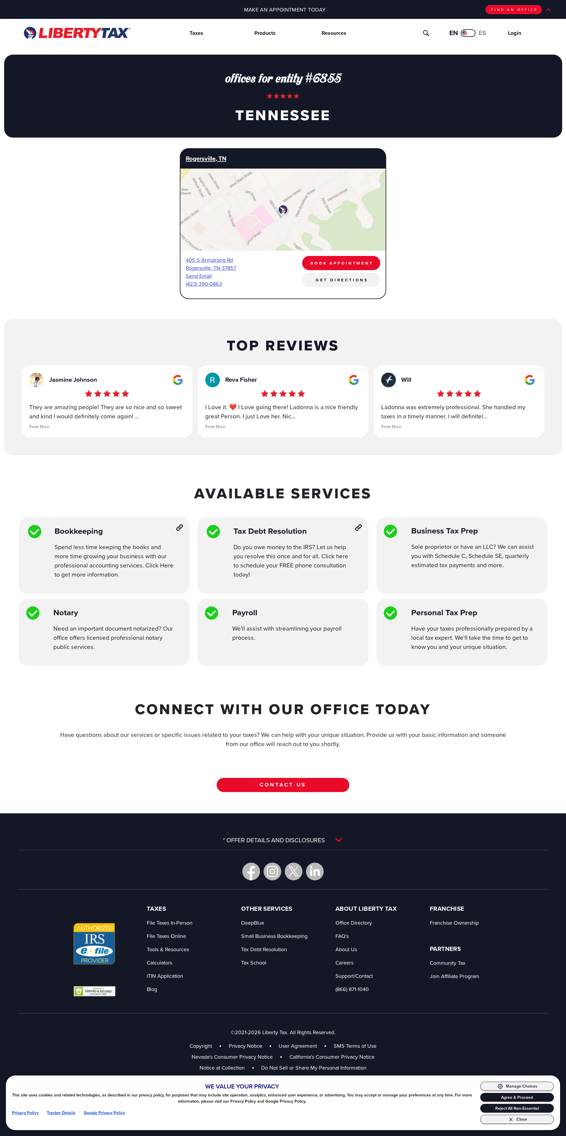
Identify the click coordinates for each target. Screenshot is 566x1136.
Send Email (199, 276)
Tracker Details (61, 1113)
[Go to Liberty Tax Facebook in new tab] (251, 871)
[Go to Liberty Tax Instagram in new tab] (272, 871)
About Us (346, 949)
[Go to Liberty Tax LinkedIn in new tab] (315, 871)
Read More (39, 427)
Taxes (196, 33)
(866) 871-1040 (352, 989)
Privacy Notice (245, 1046)
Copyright (201, 1046)
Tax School (253, 962)
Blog (152, 989)
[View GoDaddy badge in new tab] (94, 991)
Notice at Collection (227, 1067)
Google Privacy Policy (104, 1113)
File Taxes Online (166, 936)
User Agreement (298, 1046)
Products (265, 33)
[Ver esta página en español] (468, 33)
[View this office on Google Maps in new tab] (177, 380)
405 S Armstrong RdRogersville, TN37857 (211, 264)
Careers (344, 962)
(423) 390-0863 (204, 284)
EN (453, 33)
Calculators (159, 962)
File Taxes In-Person (169, 922)
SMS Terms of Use (355, 1046)
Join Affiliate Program (454, 976)
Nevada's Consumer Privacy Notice (237, 1056)
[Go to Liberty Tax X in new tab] (293, 871)
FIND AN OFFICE (514, 9)
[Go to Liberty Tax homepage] (77, 33)
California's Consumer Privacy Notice (331, 1056)
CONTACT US (283, 785)
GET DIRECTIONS (342, 280)
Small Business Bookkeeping (274, 936)
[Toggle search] (426, 33)
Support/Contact (354, 976)
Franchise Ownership (454, 922)
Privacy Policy (25, 1113)
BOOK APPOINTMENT (342, 263)
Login (514, 33)
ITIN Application (165, 976)
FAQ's (342, 936)
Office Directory (353, 922)
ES (482, 33)
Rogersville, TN (206, 158)
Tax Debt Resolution (264, 949)
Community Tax (447, 963)
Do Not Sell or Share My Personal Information (313, 1067)
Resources (334, 33)
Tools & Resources (168, 949)
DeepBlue (252, 922)
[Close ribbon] (548, 10)
